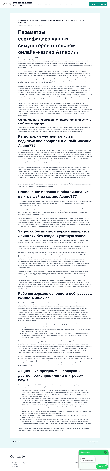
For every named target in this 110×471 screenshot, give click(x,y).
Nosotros (58, 4)
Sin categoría (22, 25)
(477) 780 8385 (14, 466)
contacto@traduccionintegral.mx (19, 463)
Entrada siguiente (94, 442)
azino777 (53, 96)
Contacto (68, 4)
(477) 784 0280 (14, 464)
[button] (98, 4)
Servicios (48, 4)
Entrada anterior (15, 442)
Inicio (39, 4)
